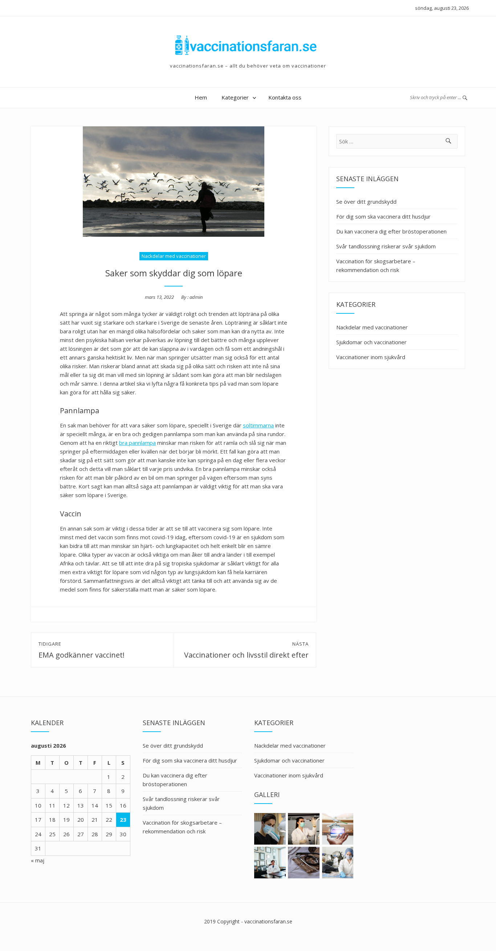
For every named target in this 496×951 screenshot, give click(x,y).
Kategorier (235, 97)
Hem (201, 97)
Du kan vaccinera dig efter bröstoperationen (391, 231)
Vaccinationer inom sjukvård (370, 357)
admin (196, 297)
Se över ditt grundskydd (366, 201)
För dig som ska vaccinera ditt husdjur (383, 216)
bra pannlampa (137, 442)
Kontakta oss (284, 97)
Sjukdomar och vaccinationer (371, 342)
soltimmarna (258, 425)
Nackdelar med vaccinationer (174, 256)
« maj (37, 860)
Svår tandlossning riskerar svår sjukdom (386, 246)
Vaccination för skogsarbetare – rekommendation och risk (375, 265)
